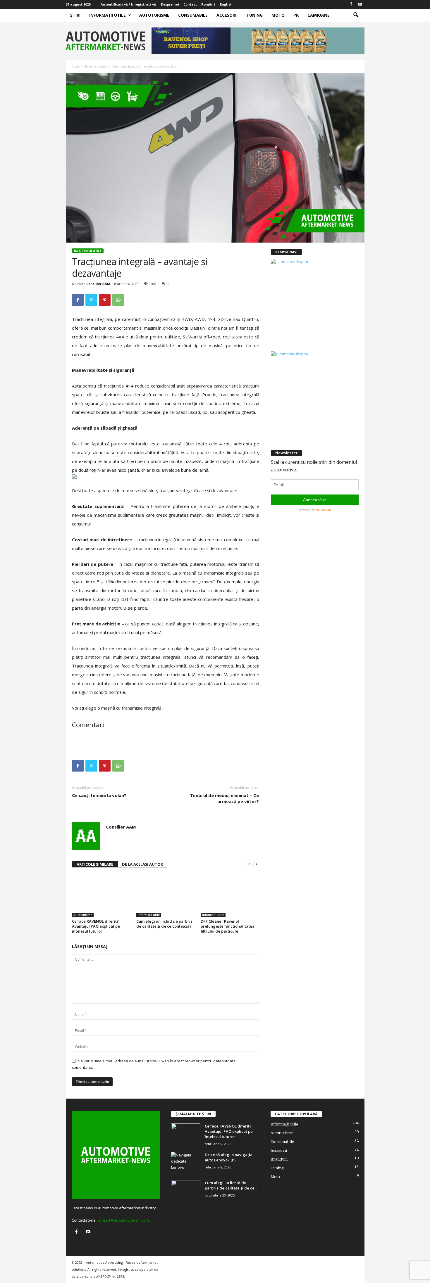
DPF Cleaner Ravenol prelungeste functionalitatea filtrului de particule (227, 926)
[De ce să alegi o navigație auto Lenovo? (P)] (185, 1163)
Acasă (76, 66)
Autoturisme (154, 15)
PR (296, 15)
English (226, 4)
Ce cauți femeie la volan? (99, 795)
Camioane (318, 15)
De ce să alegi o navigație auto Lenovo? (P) (228, 1157)
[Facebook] (351, 4)
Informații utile (107, 15)
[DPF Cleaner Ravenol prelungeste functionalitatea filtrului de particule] (230, 895)
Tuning (254, 15)
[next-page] (256, 864)
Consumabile (193, 15)
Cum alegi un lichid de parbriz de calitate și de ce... (231, 1185)
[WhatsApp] (118, 300)
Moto (278, 15)
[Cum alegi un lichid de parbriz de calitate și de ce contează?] (165, 895)
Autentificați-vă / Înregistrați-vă (128, 4)
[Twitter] (91, 300)
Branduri (279, 1159)
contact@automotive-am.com (123, 1220)
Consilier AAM (98, 283)
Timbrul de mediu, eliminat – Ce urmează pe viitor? (224, 798)
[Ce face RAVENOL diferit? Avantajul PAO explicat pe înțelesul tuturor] (101, 895)
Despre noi (170, 4)
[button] (355, 15)
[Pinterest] (105, 300)
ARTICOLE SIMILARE (95, 864)
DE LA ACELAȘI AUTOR (142, 864)
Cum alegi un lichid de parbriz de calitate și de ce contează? (164, 924)
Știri (75, 15)
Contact (190, 4)
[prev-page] (249, 864)
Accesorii (227, 15)
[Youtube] (360, 4)
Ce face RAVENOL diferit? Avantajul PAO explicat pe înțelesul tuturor (96, 926)
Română (208, 4)
